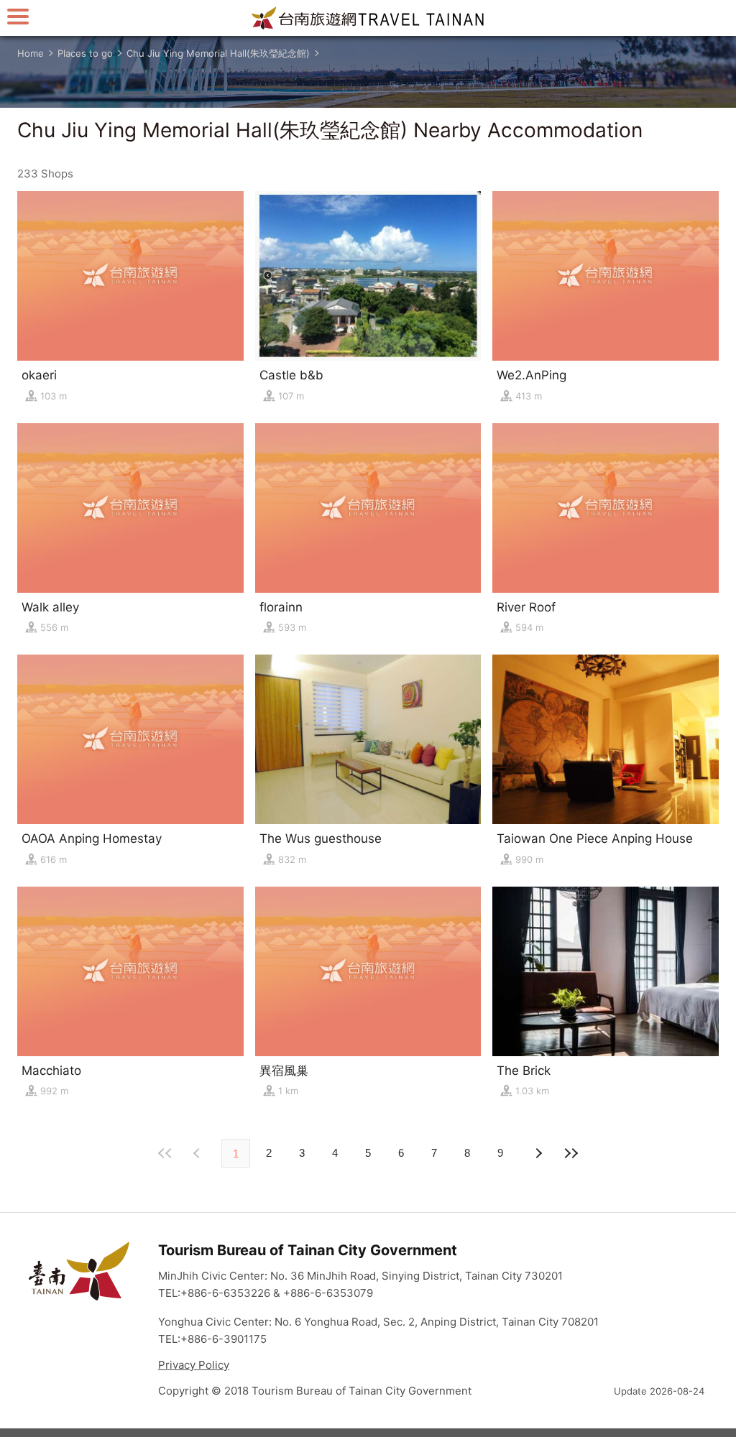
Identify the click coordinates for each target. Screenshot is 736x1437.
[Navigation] (18, 16)
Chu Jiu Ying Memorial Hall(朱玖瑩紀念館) (218, 53)
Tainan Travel (368, 17)
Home (30, 53)
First (165, 1153)
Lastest (570, 1153)
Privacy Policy (193, 1365)
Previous (537, 1153)
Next (198, 1153)
